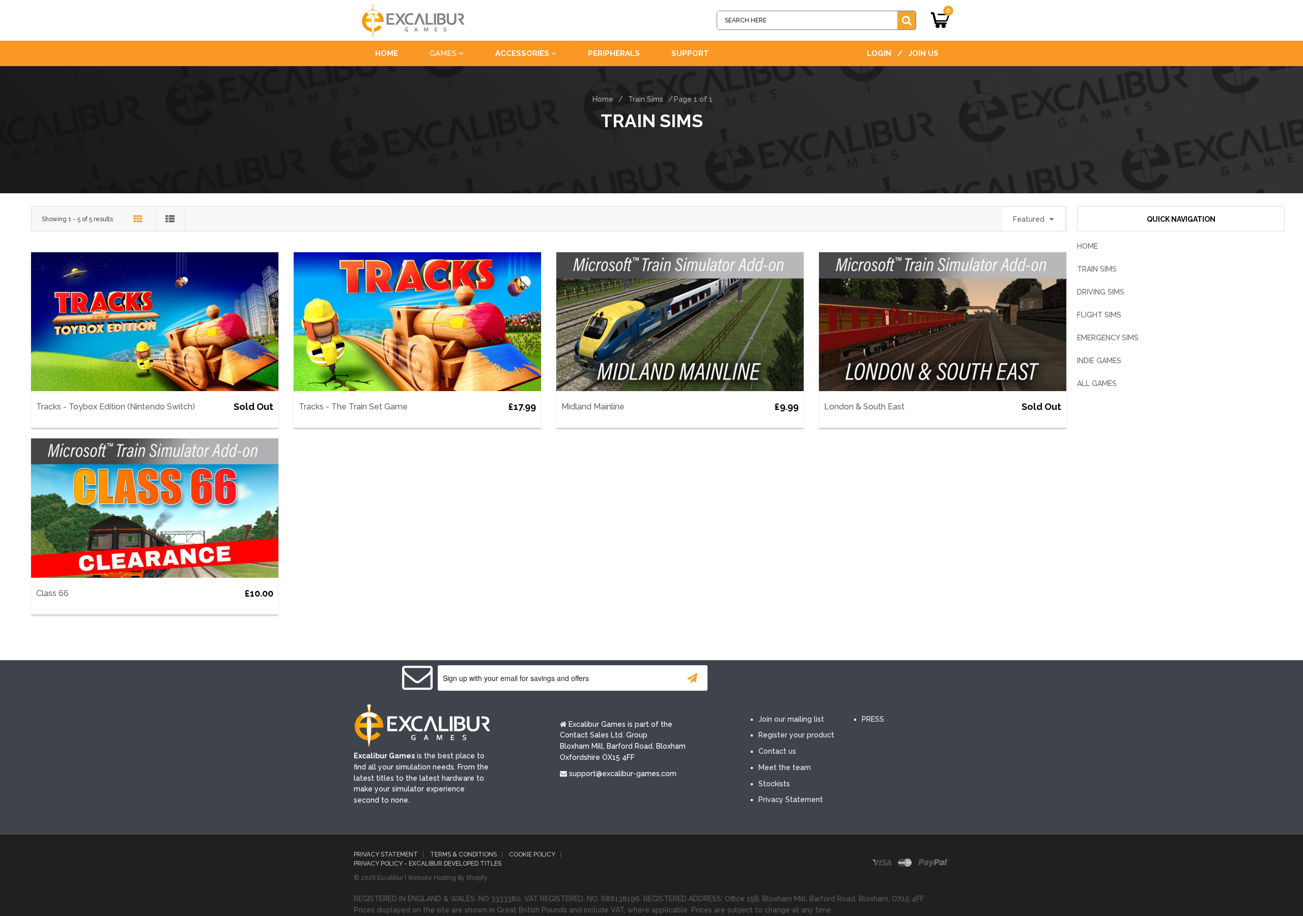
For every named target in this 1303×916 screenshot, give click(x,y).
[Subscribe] (692, 678)
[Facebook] (762, 678)
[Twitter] (793, 678)
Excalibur (390, 877)
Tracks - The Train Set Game (353, 406)
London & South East (864, 406)
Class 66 (52, 593)
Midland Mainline (593, 406)
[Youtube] (823, 678)
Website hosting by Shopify (448, 877)
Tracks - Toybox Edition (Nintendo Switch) (115, 406)
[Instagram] (854, 678)
